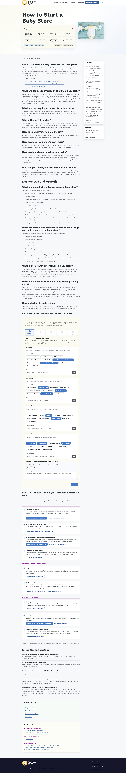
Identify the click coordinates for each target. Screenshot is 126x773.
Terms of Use (96, 764)
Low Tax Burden (47, 359)
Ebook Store (28, 711)
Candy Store (28, 717)
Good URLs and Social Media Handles (63, 359)
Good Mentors (66, 443)
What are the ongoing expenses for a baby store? (93, 72)
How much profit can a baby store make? (93, 85)
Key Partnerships (59, 393)
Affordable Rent (58, 356)
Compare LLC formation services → (57, 518)
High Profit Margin (31, 387)
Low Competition (64, 362)
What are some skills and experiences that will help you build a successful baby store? (94, 99)
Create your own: (30, 369)
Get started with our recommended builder (39, 623)
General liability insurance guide (36, 591)
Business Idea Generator (92, 130)
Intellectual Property (32, 415)
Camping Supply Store (31, 714)
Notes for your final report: (33, 471)
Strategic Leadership (47, 393)
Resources (80, 2)
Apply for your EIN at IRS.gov (35, 531)
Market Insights (56, 418)
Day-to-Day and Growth (91, 92)
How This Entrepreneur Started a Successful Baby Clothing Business (44, 745)
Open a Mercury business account (36, 544)
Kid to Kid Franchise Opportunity (34, 730)
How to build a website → (60, 623)
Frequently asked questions (92, 122)
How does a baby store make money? (93, 78)
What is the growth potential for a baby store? (93, 103)
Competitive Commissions (33, 449)
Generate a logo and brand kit (35, 608)
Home (23, 58)
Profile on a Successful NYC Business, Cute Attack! (39, 747)
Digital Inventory (64, 387)
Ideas (56, 2)
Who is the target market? (93, 75)
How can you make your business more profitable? (93, 89)
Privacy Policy (96, 761)
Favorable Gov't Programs (33, 359)
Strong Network (31, 443)
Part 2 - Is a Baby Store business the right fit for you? (93, 112)
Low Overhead (54, 387)
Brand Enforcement (60, 390)
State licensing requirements (35, 576)
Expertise (48, 415)
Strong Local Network (32, 365)
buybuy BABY (29, 739)
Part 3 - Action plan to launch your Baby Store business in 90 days (93, 117)
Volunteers (50, 446)
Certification (57, 415)
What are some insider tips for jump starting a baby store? (94, 106)
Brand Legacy (65, 418)
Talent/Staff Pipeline (47, 356)
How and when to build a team (94, 109)
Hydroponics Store (30, 705)
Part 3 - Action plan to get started (35, 86)
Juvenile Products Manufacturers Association (38, 734)
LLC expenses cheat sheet (34, 557)
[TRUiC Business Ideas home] (29, 2)
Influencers (42, 446)
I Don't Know (30, 353)
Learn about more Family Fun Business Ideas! (38, 749)
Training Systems (42, 443)
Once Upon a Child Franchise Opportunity (37, 732)
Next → (74, 484)
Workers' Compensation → (54, 591)
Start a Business (89, 135)
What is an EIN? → (49, 531)
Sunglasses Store (30, 708)
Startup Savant (96, 769)
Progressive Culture (61, 446)
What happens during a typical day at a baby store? (94, 94)
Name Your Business (92, 2)
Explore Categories (90, 137)
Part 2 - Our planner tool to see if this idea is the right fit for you (44, 83)
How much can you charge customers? (93, 82)
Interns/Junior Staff (32, 446)
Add (74, 372)
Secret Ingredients (31, 418)
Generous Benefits (47, 449)
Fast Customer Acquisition (33, 390)
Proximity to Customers (33, 356)
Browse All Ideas (89, 132)
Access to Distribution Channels (49, 362)
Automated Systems (48, 390)
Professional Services (54, 443)
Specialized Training (32, 421)
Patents (42, 415)
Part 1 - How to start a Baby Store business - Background (42, 81)
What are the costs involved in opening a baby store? (94, 69)
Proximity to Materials (32, 362)
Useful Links (88, 120)
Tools (72, 2)
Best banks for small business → (57, 544)
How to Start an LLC (98, 766)
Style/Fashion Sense (44, 418)
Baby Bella (28, 741)
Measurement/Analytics (33, 393)
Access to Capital (43, 387)
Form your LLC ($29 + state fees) (36, 518)
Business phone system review (35, 636)
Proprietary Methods (68, 415)
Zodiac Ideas (64, 2)
